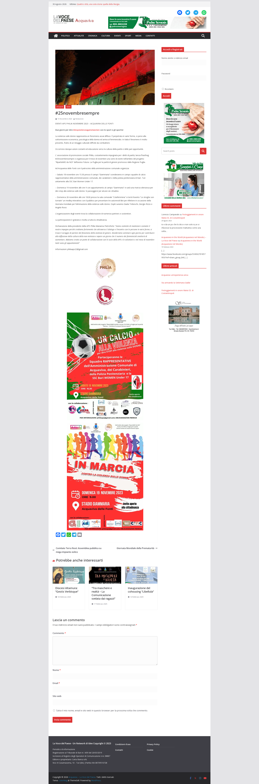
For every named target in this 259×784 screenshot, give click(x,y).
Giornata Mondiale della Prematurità (135, 548)
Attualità (79, 35)
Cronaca (92, 35)
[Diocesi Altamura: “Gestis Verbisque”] (69, 568)
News (68, 107)
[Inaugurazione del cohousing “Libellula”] (141, 568)
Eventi (117, 35)
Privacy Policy (153, 744)
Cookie (150, 750)
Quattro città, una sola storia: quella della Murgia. (98, 4)
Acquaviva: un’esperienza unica (174, 275)
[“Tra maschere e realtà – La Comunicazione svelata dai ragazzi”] (105, 568)
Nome (57, 670)
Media (138, 35)
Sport (128, 35)
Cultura (105, 35)
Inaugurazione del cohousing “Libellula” (141, 589)
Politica (65, 35)
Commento (59, 633)
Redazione (79, 119)
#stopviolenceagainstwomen (86, 130)
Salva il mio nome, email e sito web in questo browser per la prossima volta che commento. (102, 710)
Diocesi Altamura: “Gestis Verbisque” (66, 589)
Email (56, 683)
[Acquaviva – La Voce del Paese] (56, 35)
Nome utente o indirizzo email (174, 58)
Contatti (150, 35)
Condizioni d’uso (123, 744)
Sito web (57, 696)
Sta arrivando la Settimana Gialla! (175, 282)
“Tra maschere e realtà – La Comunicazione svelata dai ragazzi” (103, 593)
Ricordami (168, 89)
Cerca (203, 151)
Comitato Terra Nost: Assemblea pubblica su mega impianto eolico (78, 550)
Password (165, 73)
